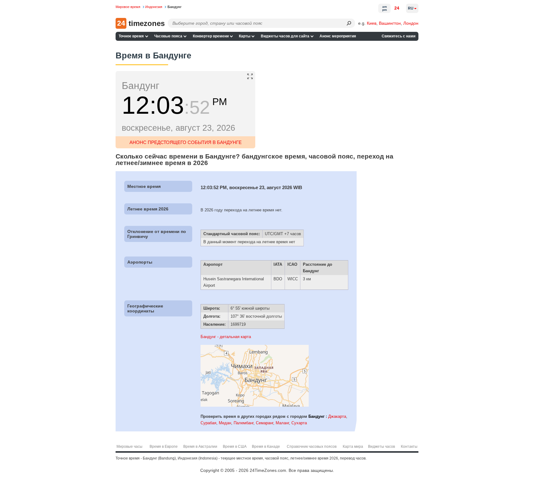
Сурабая (208, 423)
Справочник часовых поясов (312, 446)
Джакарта (337, 416)
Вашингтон (390, 23)
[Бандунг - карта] (255, 405)
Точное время (131, 36)
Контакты (409, 446)
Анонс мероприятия (338, 36)
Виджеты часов (381, 446)
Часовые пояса (168, 36)
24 (396, 8)
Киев (371, 23)
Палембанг (243, 423)
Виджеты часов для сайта (285, 36)
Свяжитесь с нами (398, 36)
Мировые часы (129, 446)
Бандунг (316, 416)
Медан (225, 423)
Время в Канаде (266, 446)
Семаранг (264, 423)
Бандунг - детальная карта (226, 336)
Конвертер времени (211, 36)
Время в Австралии (200, 446)
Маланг (282, 423)
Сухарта (299, 423)
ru (410, 8)
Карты (244, 36)
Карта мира (353, 446)
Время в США (235, 446)
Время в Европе (164, 446)
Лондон (410, 23)
